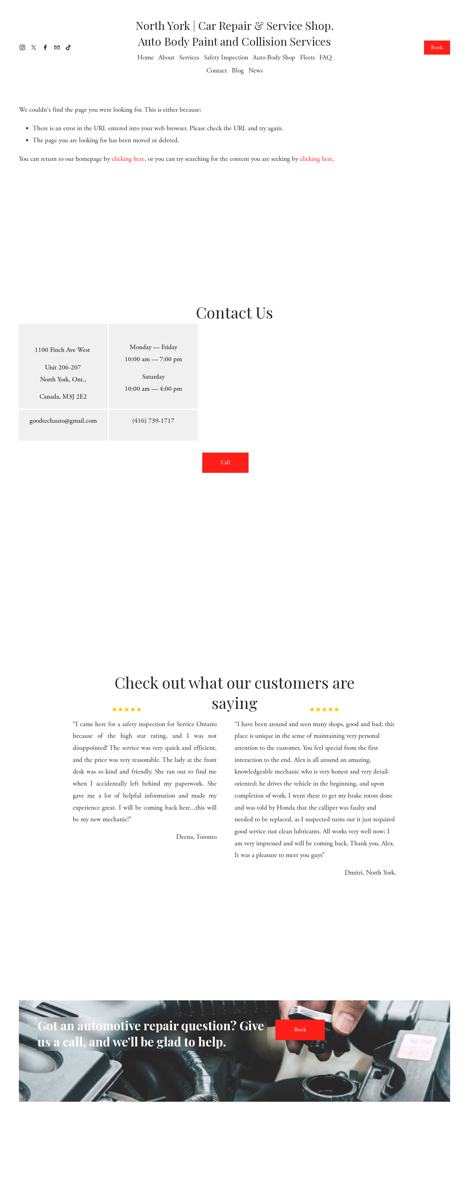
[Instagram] (22, 47)
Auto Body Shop (274, 57)
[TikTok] (68, 47)
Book (437, 47)
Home (145, 57)
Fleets (307, 57)
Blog (238, 70)
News (256, 70)
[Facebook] (45, 47)
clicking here (128, 159)
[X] (33, 47)
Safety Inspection (226, 57)
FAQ (325, 57)
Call (225, 462)
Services (189, 57)
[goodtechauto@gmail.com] (57, 47)
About (166, 57)
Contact (216, 70)
